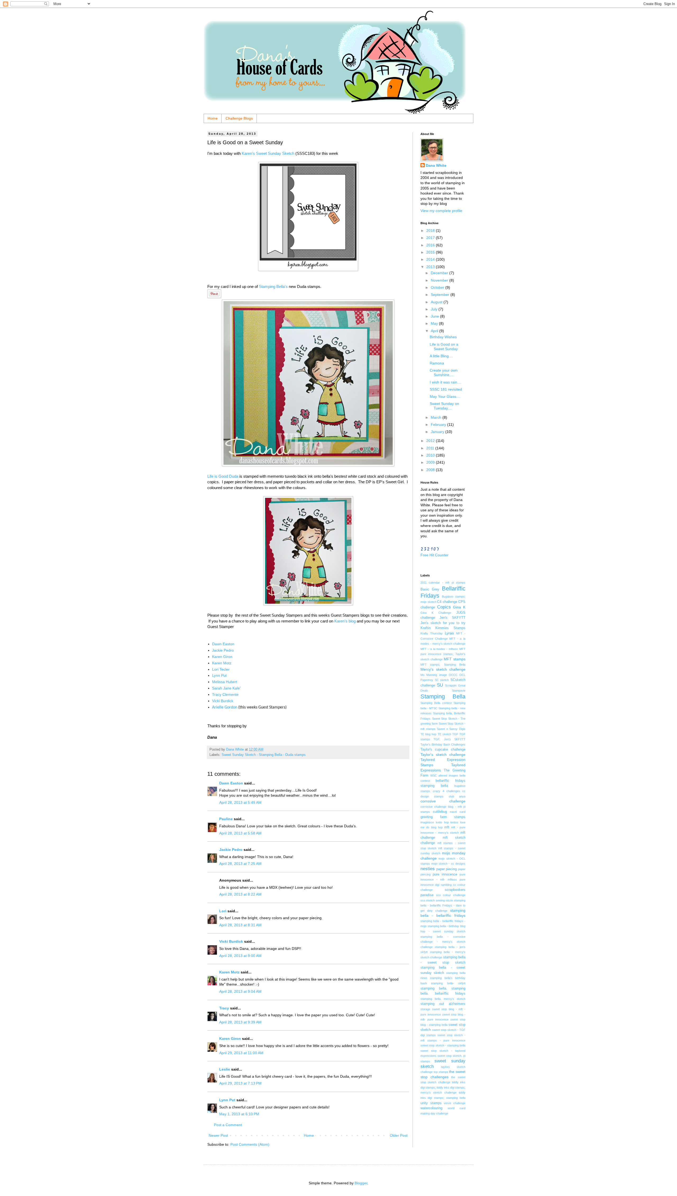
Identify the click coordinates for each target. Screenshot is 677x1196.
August (437, 302)
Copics (444, 607)
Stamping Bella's (273, 286)
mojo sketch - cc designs (448, 863)
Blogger (361, 1183)
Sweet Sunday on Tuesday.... (444, 405)
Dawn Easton (223, 644)
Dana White (436, 165)
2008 (431, 470)
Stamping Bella (442, 696)
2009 (431, 462)
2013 (431, 267)
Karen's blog (345, 621)
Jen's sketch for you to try (442, 623)
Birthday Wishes (443, 337)
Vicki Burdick (222, 701)
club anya (457, 796)
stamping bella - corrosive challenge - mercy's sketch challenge (442, 942)
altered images (448, 775)
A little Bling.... (441, 356)
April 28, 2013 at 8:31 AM (240, 925)
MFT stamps (454, 659)
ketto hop (442, 822)
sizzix (449, 900)
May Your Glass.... (445, 396)
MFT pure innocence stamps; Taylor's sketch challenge (442, 654)
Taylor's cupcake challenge (442, 749)
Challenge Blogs (239, 118)
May (435, 323)
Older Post (399, 1135)
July (434, 309)
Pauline (226, 819)
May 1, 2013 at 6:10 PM (239, 1114)
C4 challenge (447, 602)
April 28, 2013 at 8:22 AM (240, 894)
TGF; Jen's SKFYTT (449, 739)
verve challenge (454, 1103)
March (436, 417)
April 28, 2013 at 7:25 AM (240, 863)
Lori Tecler (221, 669)
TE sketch (444, 734)
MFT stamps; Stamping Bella (442, 664)
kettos (454, 822)
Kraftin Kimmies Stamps (442, 628)
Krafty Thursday (431, 633)
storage (425, 1009)
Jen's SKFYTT (452, 618)
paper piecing (446, 869)
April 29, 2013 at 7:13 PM (240, 1083)
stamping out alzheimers (442, 1004)
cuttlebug (440, 812)
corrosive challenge (442, 801)
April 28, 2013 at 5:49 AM (240, 802)
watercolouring (431, 1108)
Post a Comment (228, 1125)
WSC (433, 775)
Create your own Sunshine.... (444, 372)
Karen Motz (221, 663)
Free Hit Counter (434, 555)
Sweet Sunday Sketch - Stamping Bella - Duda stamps (264, 755)
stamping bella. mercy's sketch (442, 998)
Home (213, 118)
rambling (446, 884)
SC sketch (442, 680)
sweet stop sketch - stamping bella (442, 1045)
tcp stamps (441, 1071)
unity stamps (431, 1103)
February (439, 424)
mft (446, 827)
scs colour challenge (450, 895)
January (438, 432)
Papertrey (426, 680)
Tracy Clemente (225, 694)
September (440, 294)
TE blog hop (428, 734)
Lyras (449, 633)
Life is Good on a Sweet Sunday (444, 346)
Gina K (459, 607)
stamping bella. (433, 988)
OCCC (453, 674)
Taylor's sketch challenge (442, 754)
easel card (457, 811)
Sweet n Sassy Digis (451, 728)
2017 (431, 238)
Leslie (224, 1069)
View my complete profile (441, 211)
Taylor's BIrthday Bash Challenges (442, 744)
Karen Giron (222, 657)
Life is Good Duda (222, 476)
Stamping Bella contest (436, 703)
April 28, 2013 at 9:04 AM (240, 991)
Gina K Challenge (435, 612)
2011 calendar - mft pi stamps (442, 582)
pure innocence (445, 874)
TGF (455, 734)
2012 (431, 441)
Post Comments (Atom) (249, 1144)
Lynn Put (219, 675)
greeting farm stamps (442, 817)
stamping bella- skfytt (448, 983)
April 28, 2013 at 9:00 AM (240, 956)
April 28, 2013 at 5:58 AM (240, 833)
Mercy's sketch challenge (442, 669)
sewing (440, 900)
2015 (431, 252)
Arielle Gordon (224, 707)
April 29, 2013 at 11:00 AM (241, 1053)
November (440, 280)
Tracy (224, 1008)
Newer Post (218, 1135)
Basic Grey (429, 589)
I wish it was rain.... (445, 382)
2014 (431, 259)
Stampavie (458, 690)
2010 (431, 455)
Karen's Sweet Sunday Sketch (268, 153)
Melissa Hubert (224, 682)
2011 (430, 448)
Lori (222, 911)
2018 (431, 230)
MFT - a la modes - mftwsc (439, 649)
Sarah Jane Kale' (226, 688)
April (435, 331)
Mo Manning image (433, 674)
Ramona (437, 363)
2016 (431, 245)
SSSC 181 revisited (446, 389)
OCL (462, 674)
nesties (427, 868)
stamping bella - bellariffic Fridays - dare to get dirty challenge (442, 905)
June (435, 316)
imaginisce (427, 822)
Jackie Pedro (223, 650)
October (438, 287)
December (440, 273)
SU (440, 685)
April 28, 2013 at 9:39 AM (240, 1022)
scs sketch (427, 900)
